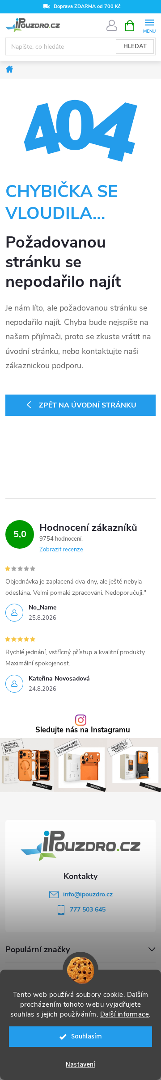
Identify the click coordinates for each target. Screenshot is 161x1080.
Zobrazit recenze (61, 550)
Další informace (124, 1014)
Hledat (135, 46)
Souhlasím (86, 1036)
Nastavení (80, 1064)
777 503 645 (88, 909)
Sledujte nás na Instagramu (82, 730)
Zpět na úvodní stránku (87, 405)
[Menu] (149, 25)
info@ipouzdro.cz (88, 894)
